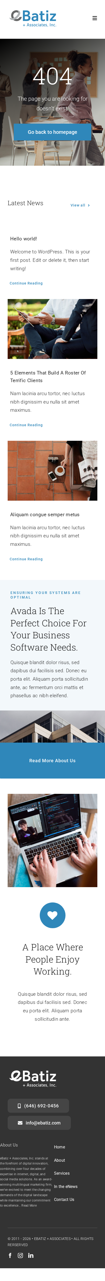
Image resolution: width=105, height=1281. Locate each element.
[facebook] (10, 1255)
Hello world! (23, 239)
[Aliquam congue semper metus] (52, 471)
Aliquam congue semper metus (45, 514)
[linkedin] (30, 1255)
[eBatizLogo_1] (33, 9)
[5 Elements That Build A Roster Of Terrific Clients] (52, 329)
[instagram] (20, 1255)
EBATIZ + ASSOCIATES (52, 1239)
